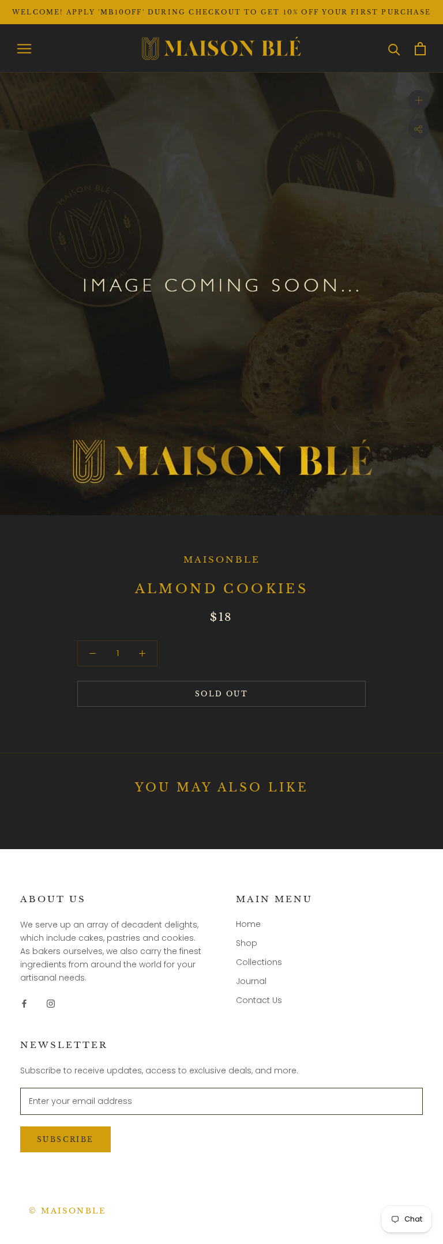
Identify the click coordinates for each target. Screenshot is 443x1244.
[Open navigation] (24, 49)
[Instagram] (51, 1002)
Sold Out (221, 693)
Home (248, 924)
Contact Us (259, 1000)
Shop (246, 943)
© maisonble (67, 1211)
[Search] (394, 49)
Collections (259, 962)
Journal (251, 981)
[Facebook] (24, 1002)
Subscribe (65, 1139)
